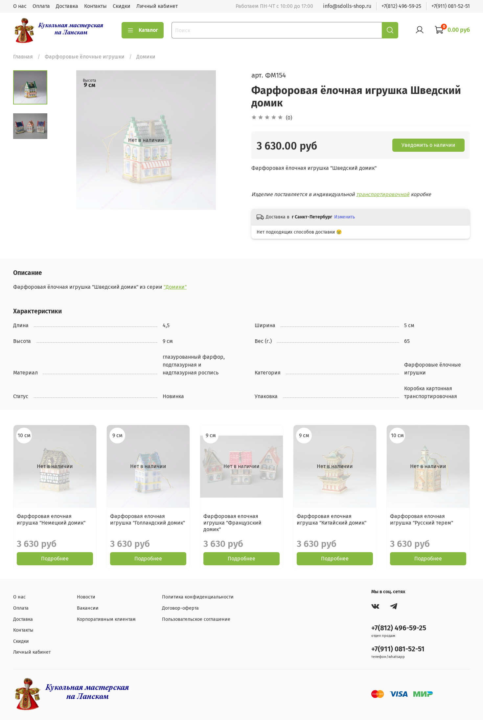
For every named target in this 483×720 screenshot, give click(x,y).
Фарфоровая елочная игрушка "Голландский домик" (147, 519)
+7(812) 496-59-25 (401, 6)
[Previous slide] (64, 140)
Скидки (121, 6)
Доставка (67, 6)
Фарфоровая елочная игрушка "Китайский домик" (331, 519)
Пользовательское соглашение (196, 619)
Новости (86, 597)
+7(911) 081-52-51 (450, 6)
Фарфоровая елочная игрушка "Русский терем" (421, 519)
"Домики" (175, 287)
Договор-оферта (180, 608)
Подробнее (55, 558)
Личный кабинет (157, 6)
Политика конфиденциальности (198, 597)
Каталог (148, 30)
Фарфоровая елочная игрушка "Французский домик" (232, 522)
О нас (20, 6)
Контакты (95, 6)
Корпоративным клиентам (106, 619)
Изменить (344, 217)
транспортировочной (382, 194)
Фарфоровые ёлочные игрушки (85, 57)
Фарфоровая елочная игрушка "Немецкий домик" (51, 519)
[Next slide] (228, 140)
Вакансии (88, 608)
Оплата (41, 6)
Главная (23, 57)
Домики (145, 57)
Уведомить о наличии (428, 145)
